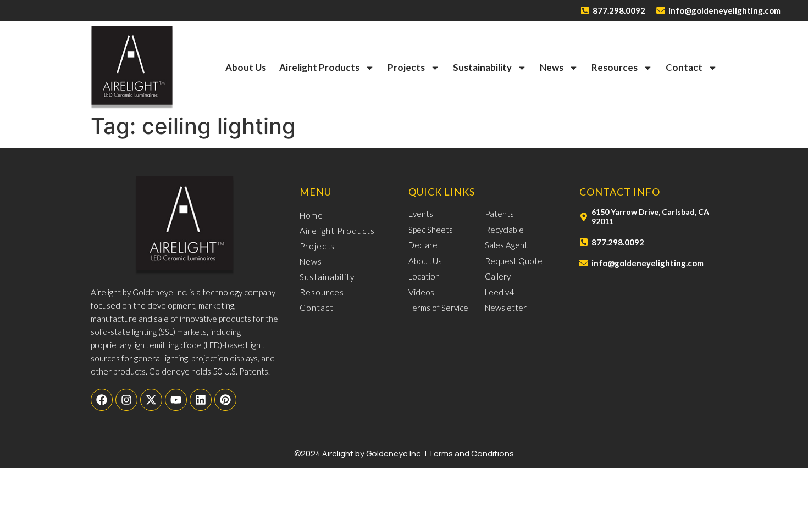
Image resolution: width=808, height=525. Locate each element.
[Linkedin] (201, 400)
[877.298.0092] (584, 10)
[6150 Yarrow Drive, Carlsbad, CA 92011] (583, 217)
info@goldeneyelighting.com (724, 10)
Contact (684, 67)
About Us (245, 67)
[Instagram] (126, 400)
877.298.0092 (619, 10)
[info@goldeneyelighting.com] (660, 10)
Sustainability (482, 67)
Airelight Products (319, 67)
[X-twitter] (151, 400)
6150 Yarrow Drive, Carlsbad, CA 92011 (650, 216)
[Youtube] (176, 400)
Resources (614, 67)
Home (311, 215)
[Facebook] (102, 400)
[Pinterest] (225, 400)
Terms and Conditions (471, 453)
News (551, 67)
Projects (406, 67)
